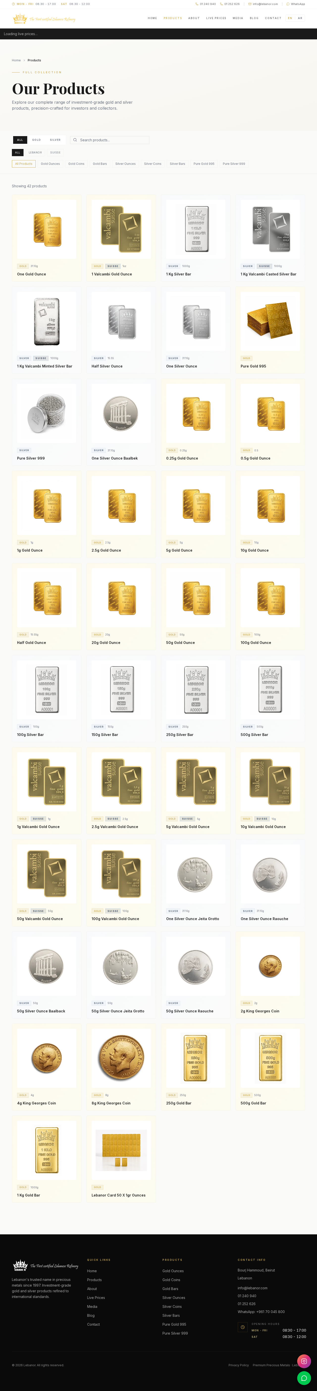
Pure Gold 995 (204, 164)
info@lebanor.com (252, 1288)
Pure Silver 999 (234, 164)
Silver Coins (152, 164)
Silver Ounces (125, 164)
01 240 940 (247, 1296)
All (20, 139)
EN (290, 18)
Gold (36, 139)
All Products (23, 164)
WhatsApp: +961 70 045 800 (261, 1312)
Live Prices (216, 18)
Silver (55, 139)
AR (300, 18)
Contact (273, 18)
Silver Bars (177, 164)
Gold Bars (100, 164)
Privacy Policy (239, 1365)
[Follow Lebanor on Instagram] (304, 1361)
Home (152, 18)
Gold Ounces (50, 164)
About (194, 18)
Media (238, 18)
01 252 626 (247, 1304)
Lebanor (35, 152)
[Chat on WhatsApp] (304, 1378)
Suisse (55, 152)
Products (173, 18)
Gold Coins (76, 164)
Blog (254, 18)
